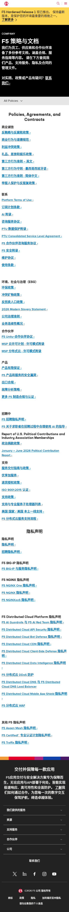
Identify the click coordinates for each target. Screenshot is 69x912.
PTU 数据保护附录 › (15, 229)
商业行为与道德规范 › (16, 140)
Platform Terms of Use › (17, 200)
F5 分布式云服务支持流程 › (20, 519)
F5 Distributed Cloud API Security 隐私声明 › (31, 629)
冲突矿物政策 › (12, 295)
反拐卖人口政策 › (13, 302)
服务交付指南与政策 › (16, 468)
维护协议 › (9, 258)
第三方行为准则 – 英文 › (18, 161)
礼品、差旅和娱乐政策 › (18, 154)
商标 (10, 898)
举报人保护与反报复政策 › (19, 183)
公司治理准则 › (12, 316)
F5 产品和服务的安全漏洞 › (20, 375)
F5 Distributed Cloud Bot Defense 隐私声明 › (32, 637)
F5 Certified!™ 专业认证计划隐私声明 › (27, 735)
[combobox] (26, 101)
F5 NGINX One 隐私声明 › (19, 585)
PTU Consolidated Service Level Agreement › (32, 236)
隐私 (33, 898)
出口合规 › (9, 382)
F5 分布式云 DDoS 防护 (18, 675)
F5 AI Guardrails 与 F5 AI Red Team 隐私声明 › (33, 622)
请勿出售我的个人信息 (31, 903)
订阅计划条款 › (12, 207)
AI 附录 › (7, 214)
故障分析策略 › (12, 389)
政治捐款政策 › (12, 443)
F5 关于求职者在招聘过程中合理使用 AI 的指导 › (34, 426)
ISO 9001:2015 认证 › (16, 490)
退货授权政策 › (12, 482)
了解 (58, 788)
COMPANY (8, 33)
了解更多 (8, 19)
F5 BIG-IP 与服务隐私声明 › (20, 569)
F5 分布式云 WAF (13, 705)
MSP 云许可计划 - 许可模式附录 (23, 344)
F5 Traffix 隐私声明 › (15, 742)
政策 (21, 898)
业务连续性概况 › (13, 324)
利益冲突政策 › (12, 147)
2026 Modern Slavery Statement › (25, 309)
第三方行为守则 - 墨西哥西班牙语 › (25, 168)
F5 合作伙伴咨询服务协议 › (20, 243)
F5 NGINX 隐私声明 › (16, 593)
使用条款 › (9, 265)
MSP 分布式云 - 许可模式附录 (21, 351)
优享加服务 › (10, 475)
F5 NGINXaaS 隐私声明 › (18, 600)
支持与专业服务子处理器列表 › (22, 504)
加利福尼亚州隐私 (51, 898)
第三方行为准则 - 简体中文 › (20, 176)
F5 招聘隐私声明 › (14, 419)
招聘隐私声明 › (12, 552)
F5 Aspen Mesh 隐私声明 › (20, 728)
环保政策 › (9, 287)
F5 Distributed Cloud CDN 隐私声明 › (26, 644)
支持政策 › (9, 497)
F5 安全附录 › (11, 250)
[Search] (58, 3)
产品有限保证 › (12, 368)
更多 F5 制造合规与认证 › (19, 397)
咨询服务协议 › (12, 221)
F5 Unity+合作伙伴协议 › (18, 336)
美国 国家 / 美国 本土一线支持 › (23, 511)
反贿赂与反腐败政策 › (16, 132)
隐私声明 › (9, 544)
